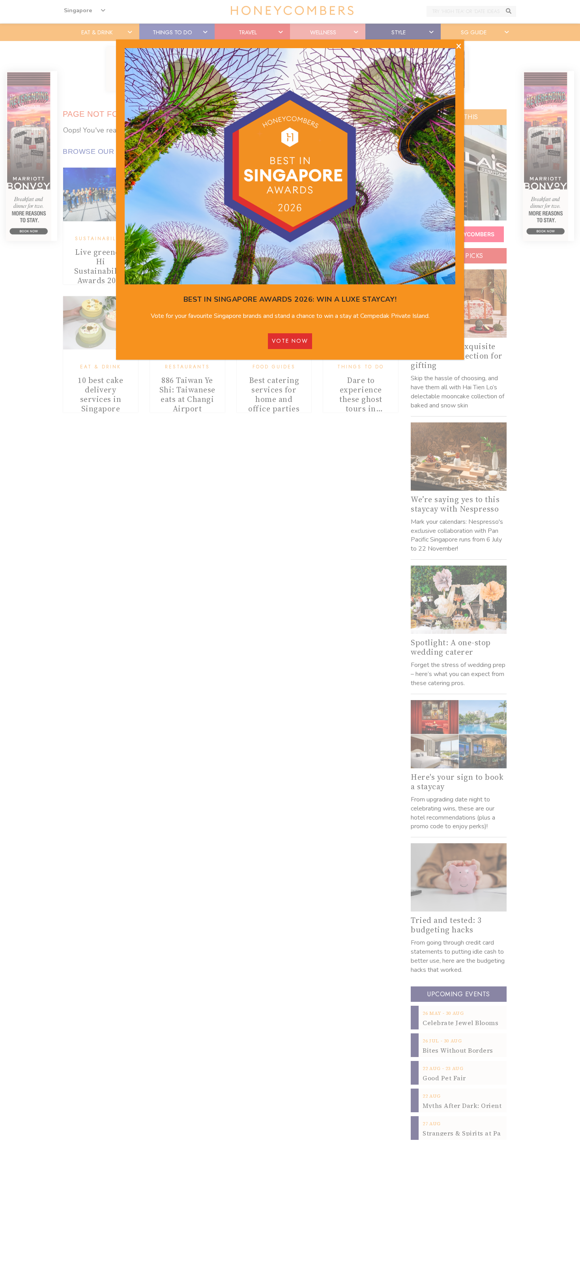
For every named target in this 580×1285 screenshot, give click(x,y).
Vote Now (290, 341)
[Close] (458, 46)
